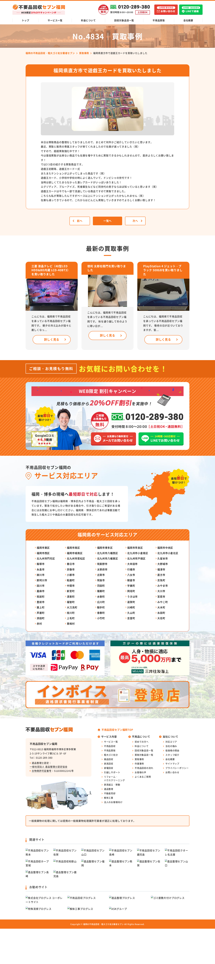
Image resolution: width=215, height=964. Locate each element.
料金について (88, 20)
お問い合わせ (172, 772)
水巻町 (101, 596)
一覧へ (107, 221)
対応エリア (171, 741)
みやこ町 (162, 602)
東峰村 (71, 623)
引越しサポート (112, 772)
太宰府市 (102, 569)
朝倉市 (131, 580)
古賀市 (101, 575)
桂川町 (71, 613)
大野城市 (162, 564)
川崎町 (131, 607)
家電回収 (108, 767)
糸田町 (161, 613)
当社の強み (171, 746)
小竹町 (101, 618)
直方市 (161, 575)
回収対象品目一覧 (124, 20)
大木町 (161, 607)
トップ (25, 20)
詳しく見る (51, 339)
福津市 (161, 569)
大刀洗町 (72, 607)
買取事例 (139, 759)
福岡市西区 (43, 553)
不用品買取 (159, 20)
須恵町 (71, 596)
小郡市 (71, 575)
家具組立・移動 (112, 784)
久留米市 (162, 558)
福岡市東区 (43, 547)
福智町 (71, 602)
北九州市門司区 (46, 558)
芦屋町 (41, 613)
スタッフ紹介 (172, 754)
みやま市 (162, 585)
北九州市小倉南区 (137, 553)
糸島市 (41, 569)
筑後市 (101, 580)
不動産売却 (110, 793)
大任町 (161, 618)
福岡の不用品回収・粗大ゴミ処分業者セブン (103, 924)
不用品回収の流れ (144, 767)
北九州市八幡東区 (107, 558)
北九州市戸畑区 (136, 558)
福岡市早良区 (135, 547)
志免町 (161, 580)
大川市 (161, 591)
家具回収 (108, 763)
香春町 (101, 613)
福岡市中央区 (165, 547)
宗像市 (71, 569)
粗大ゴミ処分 (111, 754)
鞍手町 (101, 607)
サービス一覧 (55, 20)
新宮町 (71, 591)
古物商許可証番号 (41, 770)
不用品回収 (110, 746)
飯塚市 (41, 564)
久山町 (131, 613)
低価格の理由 (172, 750)
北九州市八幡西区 (107, 553)
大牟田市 (132, 564)
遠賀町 (131, 602)
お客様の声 (140, 772)
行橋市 (131, 569)
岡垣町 (131, 591)
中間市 (71, 585)
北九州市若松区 (76, 558)
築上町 (41, 607)
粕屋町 (71, 580)
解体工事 (108, 797)
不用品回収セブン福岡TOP (117, 729)
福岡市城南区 (74, 553)
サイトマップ (172, 763)
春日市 (71, 564)
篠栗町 (101, 591)
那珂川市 (42, 580)
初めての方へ (142, 741)
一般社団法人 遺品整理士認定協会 (48, 766)
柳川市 (41, 575)
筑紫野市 (102, 564)
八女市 (131, 575)
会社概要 (188, 20)
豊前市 (41, 602)
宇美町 (131, 585)
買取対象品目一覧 (144, 754)
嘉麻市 (41, 591)
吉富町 (131, 618)
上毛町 (71, 618)
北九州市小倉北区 (167, 553)
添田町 (41, 618)
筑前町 (41, 596)
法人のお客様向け (113, 802)
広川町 (101, 602)
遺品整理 (108, 788)
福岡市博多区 (105, 547)
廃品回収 (108, 759)
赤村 (39, 623)
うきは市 (132, 596)
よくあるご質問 (143, 776)
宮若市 (161, 596)
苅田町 (101, 585)
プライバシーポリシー (177, 767)
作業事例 (139, 763)
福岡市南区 (73, 547)
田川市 (41, 585)
